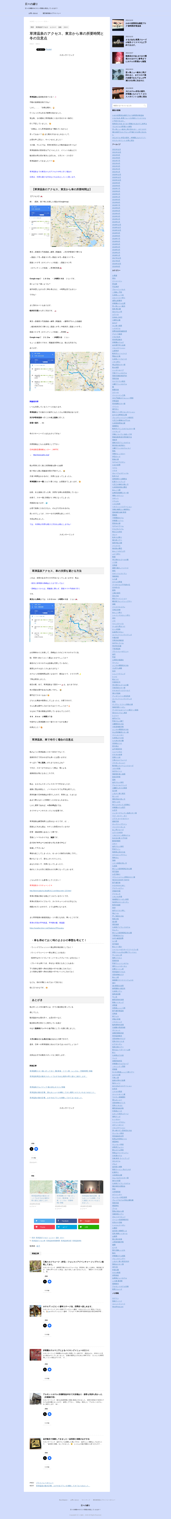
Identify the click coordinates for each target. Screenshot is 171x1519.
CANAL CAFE (117, 317)
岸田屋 (114, 1005)
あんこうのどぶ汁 (118, 551)
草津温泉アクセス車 (38, 1241)
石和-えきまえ (117, 1105)
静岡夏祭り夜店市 (118, 988)
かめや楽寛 (116, 465)
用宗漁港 (115, 924)
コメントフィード (118, 1304)
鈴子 (38, 1246)
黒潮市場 (115, 961)
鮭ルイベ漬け (117, 947)
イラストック (117, 1022)
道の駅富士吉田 (118, 986)
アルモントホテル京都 (120, 1286)
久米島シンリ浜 (118, 295)
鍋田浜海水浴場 (118, 1000)
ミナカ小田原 (117, 1091)
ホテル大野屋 (117, 582)
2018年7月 (116, 239)
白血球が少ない (118, 632)
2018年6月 (116, 241)
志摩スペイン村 (118, 969)
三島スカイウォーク (119, 760)
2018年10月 (116, 230)
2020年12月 (116, 174)
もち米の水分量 (118, 741)
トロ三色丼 (116, 504)
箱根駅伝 (115, 426)
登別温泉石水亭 (118, 1136)
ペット (114, 1058)
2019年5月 (116, 211)
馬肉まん (115, 857)
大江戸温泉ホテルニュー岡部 (122, 398)
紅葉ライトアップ (118, 482)
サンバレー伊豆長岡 (119, 1197)
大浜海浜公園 (117, 1175)
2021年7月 (116, 161)
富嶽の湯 (115, 459)
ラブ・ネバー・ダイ (119, 816)
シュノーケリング (118, 674)
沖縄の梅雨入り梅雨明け (121, 509)
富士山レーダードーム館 (121, 1050)
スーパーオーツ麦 (118, 1094)
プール (114, 1208)
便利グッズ (116, 1116)
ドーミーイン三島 (118, 395)
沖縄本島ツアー (118, 1214)
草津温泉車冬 (76, 1241)
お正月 (114, 810)
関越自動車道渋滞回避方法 (122, 437)
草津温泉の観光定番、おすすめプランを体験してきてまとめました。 (63, 1486)
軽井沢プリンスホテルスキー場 (123, 429)
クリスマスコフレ (118, 607)
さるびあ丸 (116, 337)
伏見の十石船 (117, 1222)
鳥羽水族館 (116, 905)
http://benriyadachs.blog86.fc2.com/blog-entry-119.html (50, 891)
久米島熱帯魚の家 (118, 423)
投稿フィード (117, 1301)
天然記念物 (116, 610)
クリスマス (116, 546)
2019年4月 (116, 213)
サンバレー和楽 (118, 1144)
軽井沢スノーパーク (119, 353)
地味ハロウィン (118, 495)
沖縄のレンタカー (118, 454)
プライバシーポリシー (45, 1483)
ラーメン (115, 663)
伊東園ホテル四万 (118, 807)
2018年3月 (116, 250)
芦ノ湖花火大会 (118, 916)
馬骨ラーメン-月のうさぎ (121, 1169)
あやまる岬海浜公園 (119, 415)
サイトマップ (86, 1500)
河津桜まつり (117, 743)
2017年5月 (116, 261)
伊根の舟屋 (116, 1019)
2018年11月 (116, 227)
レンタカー (116, 1119)
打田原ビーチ (117, 1111)
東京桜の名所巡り (118, 445)
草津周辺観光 (117, 339)
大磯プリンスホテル (119, 384)
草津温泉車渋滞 (66, 1241)
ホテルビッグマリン (119, 855)
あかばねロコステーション (122, 1086)
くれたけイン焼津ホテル (121, 835)
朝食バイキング (118, 1002)
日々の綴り (31, 4)
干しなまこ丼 (117, 955)
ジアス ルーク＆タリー (120, 818)
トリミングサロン (118, 1122)
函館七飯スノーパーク (120, 568)
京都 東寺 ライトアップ (120, 1158)
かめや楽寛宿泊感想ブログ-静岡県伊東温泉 (136, 24)
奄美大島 (115, 919)
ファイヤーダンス (118, 827)
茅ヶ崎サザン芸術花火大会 (122, 1130)
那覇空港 (115, 390)
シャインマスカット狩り (121, 615)
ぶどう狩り (116, 554)
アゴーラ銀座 (117, 334)
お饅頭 (114, 1228)
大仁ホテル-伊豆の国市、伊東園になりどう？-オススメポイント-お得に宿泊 (136, 94)
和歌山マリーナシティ (120, 1153)
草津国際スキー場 (118, 404)
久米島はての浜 (118, 738)
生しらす (115, 796)
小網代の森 (116, 320)
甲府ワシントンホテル (120, 963)
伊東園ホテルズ (118, 342)
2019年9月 (116, 200)
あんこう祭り (117, 612)
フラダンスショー (118, 763)
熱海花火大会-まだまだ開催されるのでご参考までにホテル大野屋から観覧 (136, 58)
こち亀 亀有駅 (117, 1281)
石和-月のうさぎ (118, 1041)
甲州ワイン (116, 849)
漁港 (114, 860)
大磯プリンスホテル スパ (121, 448)
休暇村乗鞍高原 (118, 1033)
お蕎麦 (114, 275)
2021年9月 (116, 155)
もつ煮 (114, 941)
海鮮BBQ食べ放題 (118, 774)
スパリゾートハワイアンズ (122, 635)
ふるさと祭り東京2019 (120, 1261)
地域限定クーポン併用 (120, 899)
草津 (33, 1238)
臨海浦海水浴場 (118, 1025)
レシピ (114, 676)
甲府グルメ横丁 (118, 721)
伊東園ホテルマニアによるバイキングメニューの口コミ (66, 1350)
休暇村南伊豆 (117, 1061)
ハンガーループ (118, 370)
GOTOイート (117, 771)
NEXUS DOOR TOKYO (120, 880)
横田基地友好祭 (118, 1108)
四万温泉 (115, 871)
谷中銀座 (115, 944)
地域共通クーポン (118, 707)
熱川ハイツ (116, 1083)
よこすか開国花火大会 (120, 665)
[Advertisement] (67, 72)
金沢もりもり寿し (118, 910)
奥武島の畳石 (117, 548)
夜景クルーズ (117, 1289)
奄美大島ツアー (118, 1047)
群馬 (114, 590)
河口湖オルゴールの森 (120, 559)
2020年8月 (116, 186)
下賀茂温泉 (116, 649)
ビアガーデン (117, 1044)
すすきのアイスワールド (121, 690)
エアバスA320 (117, 832)
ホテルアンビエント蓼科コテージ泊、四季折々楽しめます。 (68, 1306)
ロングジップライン (119, 824)
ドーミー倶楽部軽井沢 (120, 1220)
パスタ (114, 470)
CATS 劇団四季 (117, 938)
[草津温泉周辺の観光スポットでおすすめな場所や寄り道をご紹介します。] (41, 1187)
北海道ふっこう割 (118, 1008)
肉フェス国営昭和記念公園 (122, 869)
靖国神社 (115, 1142)
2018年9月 (116, 233)
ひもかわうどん (118, 529)
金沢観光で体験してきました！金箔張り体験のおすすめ (66, 1439)
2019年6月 (116, 208)
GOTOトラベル (118, 643)
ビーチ (114, 1247)
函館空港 (115, 821)
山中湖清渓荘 (117, 749)
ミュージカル (117, 752)
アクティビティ (118, 888)
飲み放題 (115, 367)
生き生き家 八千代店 (119, 838)
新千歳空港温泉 (118, 1011)
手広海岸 (115, 287)
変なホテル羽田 (118, 1150)
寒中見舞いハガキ (118, 1250)
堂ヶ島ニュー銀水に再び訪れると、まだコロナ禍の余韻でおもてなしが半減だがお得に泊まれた (136, 76)
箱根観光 (115, 1284)
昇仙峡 (114, 284)
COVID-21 (116, 587)
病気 (114, 571)
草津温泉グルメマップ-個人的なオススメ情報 (47, 1087)
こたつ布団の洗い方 (119, 863)
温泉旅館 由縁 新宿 (119, 512)
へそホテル (116, 328)
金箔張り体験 (117, 1167)
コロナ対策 (116, 768)
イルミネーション (118, 348)
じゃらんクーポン (118, 1225)
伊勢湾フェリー (118, 1147)
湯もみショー (117, 1100)
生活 (114, 671)
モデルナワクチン (118, 462)
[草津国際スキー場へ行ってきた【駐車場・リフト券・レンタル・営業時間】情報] (66, 1187)
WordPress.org (117, 1307)
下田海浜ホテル (118, 935)
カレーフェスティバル (120, 473)
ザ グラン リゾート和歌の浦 (122, 704)
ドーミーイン (117, 281)
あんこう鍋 (116, 490)
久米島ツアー (117, 991)
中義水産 (115, 637)
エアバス (115, 314)
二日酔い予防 (117, 292)
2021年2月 (116, 169)
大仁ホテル (116, 1161)
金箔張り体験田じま (119, 1231)
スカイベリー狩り (118, 298)
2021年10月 (116, 152)
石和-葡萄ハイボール (119, 1233)
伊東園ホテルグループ (120, 1064)
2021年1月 (116, 172)
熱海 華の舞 (116, 309)
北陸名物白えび (118, 974)
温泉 (57, 1238)
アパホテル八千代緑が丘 (121, 585)
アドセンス (116, 894)
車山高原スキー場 (118, 365)
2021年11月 (116, 149)
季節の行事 (116, 356)
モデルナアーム (118, 526)
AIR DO (115, 1267)
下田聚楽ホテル (118, 518)
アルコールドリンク (119, 785)
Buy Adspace (63, 1500)
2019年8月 (116, 202)
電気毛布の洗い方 (118, 799)
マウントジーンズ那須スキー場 (123, 877)
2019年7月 (116, 205)
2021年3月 (116, 166)
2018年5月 (116, 244)
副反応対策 (116, 777)
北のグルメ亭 (117, 312)
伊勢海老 (115, 1275)
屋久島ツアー (117, 540)
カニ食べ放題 (117, 326)
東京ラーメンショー (119, 598)
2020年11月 (116, 177)
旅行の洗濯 (116, 1181)
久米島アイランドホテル (121, 927)
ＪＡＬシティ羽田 (118, 1066)
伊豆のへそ (116, 456)
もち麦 (114, 579)
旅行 (114, 983)
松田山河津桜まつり (119, 1139)
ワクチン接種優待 (118, 1097)
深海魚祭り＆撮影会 (119, 479)
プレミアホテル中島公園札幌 (122, 1200)
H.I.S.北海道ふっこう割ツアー (123, 1072)
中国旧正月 (116, 682)
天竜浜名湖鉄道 (118, 640)
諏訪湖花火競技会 (118, 1186)
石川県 (114, 791)
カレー (114, 534)
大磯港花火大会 (118, 724)
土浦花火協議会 (118, 660)
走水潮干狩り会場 (118, 345)
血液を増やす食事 (118, 1080)
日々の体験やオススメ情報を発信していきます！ (85, 1509)
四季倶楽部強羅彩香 (119, 331)
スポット (115, 498)
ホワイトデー (117, 1194)
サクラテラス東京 (118, 381)
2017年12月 (116, 258)
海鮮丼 (114, 440)
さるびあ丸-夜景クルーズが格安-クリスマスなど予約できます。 (136, 42)
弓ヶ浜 (114, 997)
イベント (115, 406)
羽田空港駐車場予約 (119, 376)
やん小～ (115, 930)
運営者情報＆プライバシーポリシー (52, 14)
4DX (113, 618)
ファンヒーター (118, 735)
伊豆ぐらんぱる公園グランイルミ (124, 952)
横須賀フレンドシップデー (122, 601)
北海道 (114, 565)
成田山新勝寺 (117, 300)
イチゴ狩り (116, 362)
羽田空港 (115, 378)
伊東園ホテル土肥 (118, 303)
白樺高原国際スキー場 (120, 493)
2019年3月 (116, 216)
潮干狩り (115, 409)
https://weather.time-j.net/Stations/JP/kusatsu (47, 928)
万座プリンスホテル (119, 373)
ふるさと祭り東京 (118, 793)
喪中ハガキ (116, 802)
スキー (62, 1238)
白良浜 (114, 1089)
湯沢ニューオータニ (119, 966)
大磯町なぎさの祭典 (119, 788)
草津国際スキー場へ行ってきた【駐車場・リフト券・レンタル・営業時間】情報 (61, 1071)
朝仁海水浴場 (117, 1239)
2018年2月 (116, 252)
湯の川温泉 (116, 693)
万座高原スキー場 (118, 688)
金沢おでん (116, 718)
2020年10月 (116, 180)
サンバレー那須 (118, 1133)
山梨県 (114, 1236)
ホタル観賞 (116, 1272)
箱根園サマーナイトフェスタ (122, 980)
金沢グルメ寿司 (118, 782)
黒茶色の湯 (116, 523)
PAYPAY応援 (116, 646)
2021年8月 (116, 158)
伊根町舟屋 (116, 891)
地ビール (115, 913)
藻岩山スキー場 (118, 1264)
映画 (114, 557)
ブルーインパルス (118, 289)
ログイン (115, 1298)
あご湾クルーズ (118, 830)
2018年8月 (116, 236)
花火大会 (115, 596)
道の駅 (114, 922)
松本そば (115, 476)
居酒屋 (114, 1069)
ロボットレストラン (119, 573)
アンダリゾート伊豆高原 (121, 696)
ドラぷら (115, 501)
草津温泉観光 (117, 1036)
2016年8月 (116, 266)
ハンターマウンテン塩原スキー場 (124, 813)
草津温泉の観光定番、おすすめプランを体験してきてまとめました (56, 1098)
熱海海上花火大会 (118, 852)
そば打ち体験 (117, 668)
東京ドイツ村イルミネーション (123, 412)
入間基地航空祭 (118, 1242)
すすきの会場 (117, 754)
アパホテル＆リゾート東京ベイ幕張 (125, 710)
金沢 (114, 654)
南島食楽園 (116, 994)
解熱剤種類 (116, 841)
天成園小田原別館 (118, 1027)
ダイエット (116, 1030)
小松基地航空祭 (118, 727)
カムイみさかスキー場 (120, 1178)
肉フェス (115, 1016)
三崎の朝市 (116, 593)
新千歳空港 (116, 883)
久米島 (114, 866)
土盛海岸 (115, 351)
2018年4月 (116, 247)
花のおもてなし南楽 (119, 713)
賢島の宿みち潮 (118, 1211)
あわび (114, 323)
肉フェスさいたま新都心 (121, 805)
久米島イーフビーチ (119, 359)
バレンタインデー (118, 1259)
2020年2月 (116, 194)
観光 (114, 1253)
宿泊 (114, 278)
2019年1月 (116, 222)
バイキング (116, 431)
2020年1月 (116, 197)
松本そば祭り (117, 537)
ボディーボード (118, 1125)
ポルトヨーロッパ (118, 1217)
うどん (114, 468)
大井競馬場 (116, 1192)
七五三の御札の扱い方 (120, 484)
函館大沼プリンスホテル (121, 443)
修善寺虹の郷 (117, 543)
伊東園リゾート (118, 520)
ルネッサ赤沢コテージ (120, 1114)
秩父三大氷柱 (117, 532)
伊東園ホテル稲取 (118, 1256)
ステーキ (115, 392)
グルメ (114, 1164)
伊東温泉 (115, 401)
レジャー (52, 1238)
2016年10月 (116, 264)
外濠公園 (115, 1270)
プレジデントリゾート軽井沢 (122, 417)
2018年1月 (116, 255)
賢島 (114, 451)
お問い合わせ (33, 13)
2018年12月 (116, 225)
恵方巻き (115, 746)
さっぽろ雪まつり (118, 626)
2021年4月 (116, 163)
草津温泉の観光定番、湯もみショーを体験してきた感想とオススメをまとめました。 (63, 1092)
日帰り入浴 (116, 757)
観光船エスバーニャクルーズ (122, 766)
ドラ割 (114, 562)
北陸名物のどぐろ (118, 1103)
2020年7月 (116, 188)
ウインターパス (118, 624)
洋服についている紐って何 (122, 434)
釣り (114, 1052)
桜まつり (115, 679)
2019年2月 (116, 219)
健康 (114, 1245)
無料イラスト (117, 958)
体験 (114, 604)
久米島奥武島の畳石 (119, 487)
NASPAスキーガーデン (120, 902)
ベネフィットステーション (122, 507)
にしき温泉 (116, 629)
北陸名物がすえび (118, 1039)
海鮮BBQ (115, 576)
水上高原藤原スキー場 (120, 732)
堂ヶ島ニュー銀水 (118, 306)
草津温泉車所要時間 (53, 1241)
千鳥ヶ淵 (115, 1078)
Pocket (49, 49)
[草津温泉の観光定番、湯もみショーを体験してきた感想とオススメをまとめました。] (91, 1187)
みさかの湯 (116, 1075)
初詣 (114, 1189)
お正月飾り (116, 874)
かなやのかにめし (118, 885)
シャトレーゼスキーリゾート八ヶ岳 (125, 949)
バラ (114, 621)
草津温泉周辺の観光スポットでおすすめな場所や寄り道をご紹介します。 (58, 1076)
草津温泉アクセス (42, 1238)
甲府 (114, 657)
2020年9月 (116, 183)
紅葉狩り (115, 1172)
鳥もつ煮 (115, 977)
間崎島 (114, 515)
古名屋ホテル (117, 1155)
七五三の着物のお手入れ (121, 420)
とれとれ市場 (117, 896)
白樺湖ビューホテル (119, 1278)
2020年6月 (116, 191)
